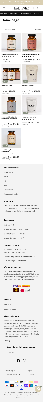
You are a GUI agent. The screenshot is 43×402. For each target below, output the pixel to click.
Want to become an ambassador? (16, 229)
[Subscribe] (33, 352)
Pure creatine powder (29, 117)
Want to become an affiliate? (15, 234)
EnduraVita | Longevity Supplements (21, 392)
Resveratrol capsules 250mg (31, 54)
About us (7, 305)
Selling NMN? (9, 225)
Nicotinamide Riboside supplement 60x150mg (9, 117)
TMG (6, 185)
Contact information (22, 397)
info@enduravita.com (18, 261)
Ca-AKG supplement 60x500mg (8, 150)
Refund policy (14, 394)
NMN (6, 177)
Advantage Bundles (11, 194)
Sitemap (7, 341)
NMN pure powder (28, 85)
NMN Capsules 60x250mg (10, 54)
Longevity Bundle (7, 85)
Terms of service (34, 394)
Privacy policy (24, 394)
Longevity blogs (10, 309)
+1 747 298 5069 (19, 250)
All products (8, 172)
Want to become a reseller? (14, 238)
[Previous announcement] (4, 2)
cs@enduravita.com (17, 252)
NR (5, 181)
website (18, 211)
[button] (4, 8)
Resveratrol (8, 190)
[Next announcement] (39, 2)
